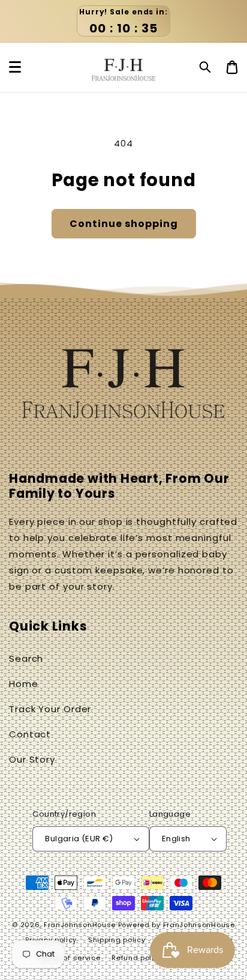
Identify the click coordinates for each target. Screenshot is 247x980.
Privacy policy (51, 940)
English (176, 838)
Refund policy (137, 958)
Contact (30, 734)
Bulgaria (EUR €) (79, 838)
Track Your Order (50, 709)
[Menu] (15, 67)
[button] (205, 67)
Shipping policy (117, 940)
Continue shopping (124, 224)
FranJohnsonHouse (80, 925)
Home (23, 683)
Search (26, 658)
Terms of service (69, 958)
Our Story (32, 759)
